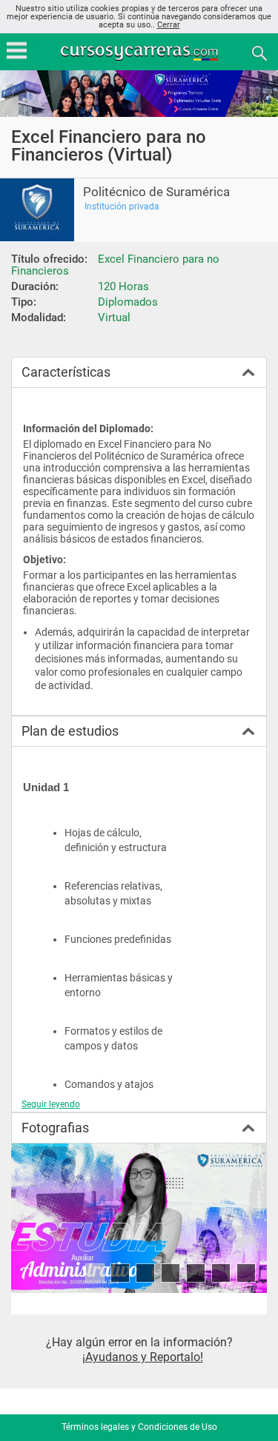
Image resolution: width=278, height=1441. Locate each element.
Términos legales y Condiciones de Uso (139, 1427)
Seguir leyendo (50, 1104)
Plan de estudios (70, 731)
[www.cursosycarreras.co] (141, 52)
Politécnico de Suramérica (156, 192)
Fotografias (55, 1127)
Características (65, 372)
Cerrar (168, 25)
